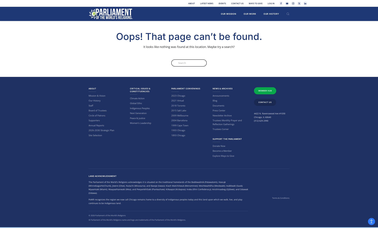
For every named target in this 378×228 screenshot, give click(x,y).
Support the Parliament (227, 139)
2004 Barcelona (179, 120)
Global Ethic (136, 103)
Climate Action (137, 98)
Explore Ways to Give (223, 155)
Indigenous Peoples (140, 108)
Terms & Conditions (280, 198)
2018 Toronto (178, 105)
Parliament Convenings (185, 88)
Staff (91, 105)
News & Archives (223, 88)
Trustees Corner (221, 129)
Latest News (206, 3)
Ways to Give (255, 3)
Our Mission (228, 14)
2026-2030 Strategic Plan (101, 130)
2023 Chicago (178, 95)
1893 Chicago (178, 135)
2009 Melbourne (179, 115)
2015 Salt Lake (178, 110)
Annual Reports (96, 125)
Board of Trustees (98, 110)
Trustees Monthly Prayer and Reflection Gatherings (227, 122)
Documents (218, 105)
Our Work (250, 14)
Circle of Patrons (97, 115)
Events (222, 3)
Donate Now (219, 145)
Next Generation (138, 113)
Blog (215, 100)
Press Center (219, 110)
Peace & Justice (137, 118)
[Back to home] (111, 14)
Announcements (221, 95)
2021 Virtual (177, 100)
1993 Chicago (178, 130)
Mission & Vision (97, 95)
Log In (271, 3)
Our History (271, 14)
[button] (287, 14)
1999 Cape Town (179, 125)
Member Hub (265, 91)
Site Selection (95, 135)
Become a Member (222, 150)
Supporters (94, 120)
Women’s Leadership (140, 123)
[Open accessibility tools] (371, 221)
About (191, 3)
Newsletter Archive (222, 115)
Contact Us (237, 3)
